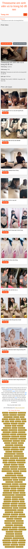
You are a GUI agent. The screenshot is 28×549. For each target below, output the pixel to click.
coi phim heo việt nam (8, 479)
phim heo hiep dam (9, 512)
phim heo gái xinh (7, 447)
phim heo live (15, 492)
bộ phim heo (13, 488)
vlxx (3, 421)
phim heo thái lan (20, 453)
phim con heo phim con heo (18, 538)
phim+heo (5, 462)
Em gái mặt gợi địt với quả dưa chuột (11, 319)
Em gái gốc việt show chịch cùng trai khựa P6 (13, 349)
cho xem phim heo (18, 531)
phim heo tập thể (21, 490)
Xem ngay (5, 112)
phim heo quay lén (6, 540)
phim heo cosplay (15, 501)
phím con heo (14, 477)
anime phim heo (7, 514)
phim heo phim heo (9, 445)
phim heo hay (11, 419)
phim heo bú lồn (7, 488)
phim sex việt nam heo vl (6, 471)
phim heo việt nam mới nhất (11, 475)
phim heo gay (21, 466)
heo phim (22, 501)
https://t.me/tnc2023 (20, 407)
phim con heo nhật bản (14, 486)
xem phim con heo (6, 432)
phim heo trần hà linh (18, 525)
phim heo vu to (22, 540)
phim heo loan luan (10, 533)
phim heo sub (14, 499)
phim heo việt (5, 412)
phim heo (24, 421)
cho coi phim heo (22, 516)
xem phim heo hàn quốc (9, 546)
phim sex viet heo (18, 518)
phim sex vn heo (6, 505)
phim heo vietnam (21, 477)
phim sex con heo (14, 438)
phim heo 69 (21, 464)
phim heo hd (22, 486)
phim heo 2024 (14, 423)
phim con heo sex (9, 525)
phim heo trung (14, 447)
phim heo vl (15, 479)
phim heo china (14, 464)
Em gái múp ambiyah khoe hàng (10, 170)
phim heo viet (5, 419)
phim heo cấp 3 (22, 527)
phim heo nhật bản (21, 412)
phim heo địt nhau (13, 516)
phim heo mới (22, 479)
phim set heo (21, 499)
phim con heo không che (18, 456)
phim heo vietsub (13, 414)
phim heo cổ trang (17, 473)
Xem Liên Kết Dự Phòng (20, 43)
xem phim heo (4, 430)
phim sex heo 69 (14, 514)
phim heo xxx (20, 475)
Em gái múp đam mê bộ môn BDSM (11, 140)
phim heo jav (14, 542)
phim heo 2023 (16, 471)
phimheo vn (23, 419)
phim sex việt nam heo (20, 460)
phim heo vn (14, 427)
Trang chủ (5, 14)
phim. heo (5, 460)
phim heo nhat (23, 471)
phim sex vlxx (17, 421)
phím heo (22, 417)
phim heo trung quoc (8, 456)
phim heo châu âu (22, 458)
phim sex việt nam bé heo (10, 520)
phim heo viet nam (5, 434)
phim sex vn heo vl (22, 529)
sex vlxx (7, 421)
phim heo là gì (5, 529)
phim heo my (5, 486)
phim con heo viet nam (7, 492)
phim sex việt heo (21, 505)
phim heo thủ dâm (5, 458)
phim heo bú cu (6, 544)
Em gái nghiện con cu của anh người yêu (12, 110)
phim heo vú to (5, 516)
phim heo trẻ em (23, 507)
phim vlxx (12, 421)
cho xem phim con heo (6, 484)
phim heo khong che (18, 445)
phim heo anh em (14, 544)
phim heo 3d (14, 527)
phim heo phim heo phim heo (10, 510)
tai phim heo (22, 492)
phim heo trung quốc (13, 430)
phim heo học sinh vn (8, 417)
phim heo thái (21, 544)
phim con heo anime (21, 462)
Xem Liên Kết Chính (6, 43)
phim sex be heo (7, 501)
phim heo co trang (19, 546)
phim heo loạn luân (14, 449)
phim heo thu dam (9, 531)
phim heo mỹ (16, 417)
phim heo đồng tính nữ (9, 536)
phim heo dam (7, 523)
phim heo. (22, 449)
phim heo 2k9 (20, 510)
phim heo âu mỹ (14, 503)
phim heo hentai (22, 503)
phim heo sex (6, 449)
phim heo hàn (7, 497)
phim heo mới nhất (6, 477)
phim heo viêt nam (21, 488)
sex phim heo (21, 514)
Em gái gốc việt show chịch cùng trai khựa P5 (13, 379)
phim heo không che (22, 430)
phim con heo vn (6, 503)
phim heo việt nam (7, 427)
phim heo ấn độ (23, 484)
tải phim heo (6, 490)
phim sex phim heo (6, 542)
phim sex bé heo (16, 440)
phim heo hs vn (14, 505)
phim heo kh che (22, 542)
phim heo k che (9, 451)
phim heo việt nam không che (17, 523)
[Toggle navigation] (25, 14)
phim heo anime (21, 427)
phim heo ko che (22, 432)
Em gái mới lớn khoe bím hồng (10, 260)
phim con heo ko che (13, 529)
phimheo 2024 (8, 425)
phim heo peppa (15, 540)
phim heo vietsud (7, 499)
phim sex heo (14, 432)
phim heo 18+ (9, 473)
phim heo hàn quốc (13, 412)
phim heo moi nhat (8, 538)
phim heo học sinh (21, 414)
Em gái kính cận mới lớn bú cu (10, 290)
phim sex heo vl (12, 460)
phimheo (17, 419)
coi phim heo (5, 414)
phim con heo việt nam (21, 434)
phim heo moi (7, 464)
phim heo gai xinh (19, 520)
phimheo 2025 (21, 423)
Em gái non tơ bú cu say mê (9, 200)
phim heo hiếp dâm (14, 458)
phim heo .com (15, 484)
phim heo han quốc (7, 527)
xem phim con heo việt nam (10, 453)
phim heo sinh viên (19, 536)
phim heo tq (15, 507)
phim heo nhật (22, 447)
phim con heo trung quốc (7, 507)
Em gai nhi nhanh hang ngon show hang (12, 230)
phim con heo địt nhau (18, 512)
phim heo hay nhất (12, 462)
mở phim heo (6, 466)
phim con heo (20, 425)
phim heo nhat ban (13, 466)
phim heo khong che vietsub (17, 497)
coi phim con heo (18, 533)
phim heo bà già (10, 518)
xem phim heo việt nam (17, 451)
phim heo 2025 (7, 423)
